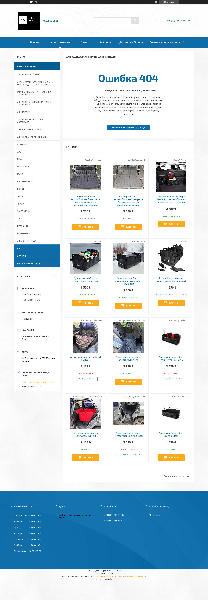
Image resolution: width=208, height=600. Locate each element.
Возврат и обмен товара (30, 263)
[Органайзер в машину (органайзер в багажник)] (171, 258)
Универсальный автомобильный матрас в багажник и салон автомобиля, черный (85, 200)
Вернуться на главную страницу (128, 127)
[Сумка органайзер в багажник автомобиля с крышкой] (128, 258)
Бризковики (23, 233)
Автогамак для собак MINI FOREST (85, 358)
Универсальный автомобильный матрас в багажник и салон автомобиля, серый (128, 200)
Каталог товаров (59, 42)
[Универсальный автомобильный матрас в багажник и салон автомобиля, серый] (128, 177)
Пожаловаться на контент (105, 576)
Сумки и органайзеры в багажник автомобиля (34, 93)
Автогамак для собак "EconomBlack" (171, 434)
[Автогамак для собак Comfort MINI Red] (85, 413)
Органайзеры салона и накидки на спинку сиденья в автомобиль (35, 83)
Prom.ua (117, 570)
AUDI (19, 152)
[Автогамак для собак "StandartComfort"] (128, 337)
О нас (84, 42)
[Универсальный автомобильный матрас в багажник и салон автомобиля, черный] (85, 177)
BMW (19, 159)
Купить (88, 226)
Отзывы (21, 256)
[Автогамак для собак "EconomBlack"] (171, 413)
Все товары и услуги (174, 476)
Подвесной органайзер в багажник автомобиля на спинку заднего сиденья (171, 199)
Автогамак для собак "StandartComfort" (128, 358)
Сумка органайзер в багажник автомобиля (86, 279)
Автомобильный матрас (30, 74)
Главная (35, 42)
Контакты (105, 42)
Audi (19, 218)
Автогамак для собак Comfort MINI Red (85, 434)
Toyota (20, 204)
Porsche (21, 189)
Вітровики (22, 226)
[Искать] (135, 20)
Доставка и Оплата (131, 42)
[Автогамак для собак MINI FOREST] (85, 337)
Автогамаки (23, 112)
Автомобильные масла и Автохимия (30, 120)
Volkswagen (23, 211)
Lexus (20, 174)
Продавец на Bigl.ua (104, 573)
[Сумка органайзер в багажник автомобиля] (85, 258)
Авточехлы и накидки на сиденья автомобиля (34, 103)
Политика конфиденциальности (132, 576)
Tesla (20, 196)
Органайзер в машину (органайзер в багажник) (171, 279)
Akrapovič (22, 144)
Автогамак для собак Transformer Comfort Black (128, 434)
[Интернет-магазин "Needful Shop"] (29, 29)
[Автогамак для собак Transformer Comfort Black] (128, 413)
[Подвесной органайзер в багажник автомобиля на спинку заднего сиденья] (171, 177)
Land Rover (23, 166)
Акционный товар (26, 241)
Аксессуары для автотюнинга (32, 137)
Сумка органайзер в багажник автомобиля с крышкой (128, 281)
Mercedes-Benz (25, 181)
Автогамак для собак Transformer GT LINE (171, 358)
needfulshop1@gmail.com (41, 382)
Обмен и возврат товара (165, 42)
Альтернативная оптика (29, 129)
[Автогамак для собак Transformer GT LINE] (171, 337)
